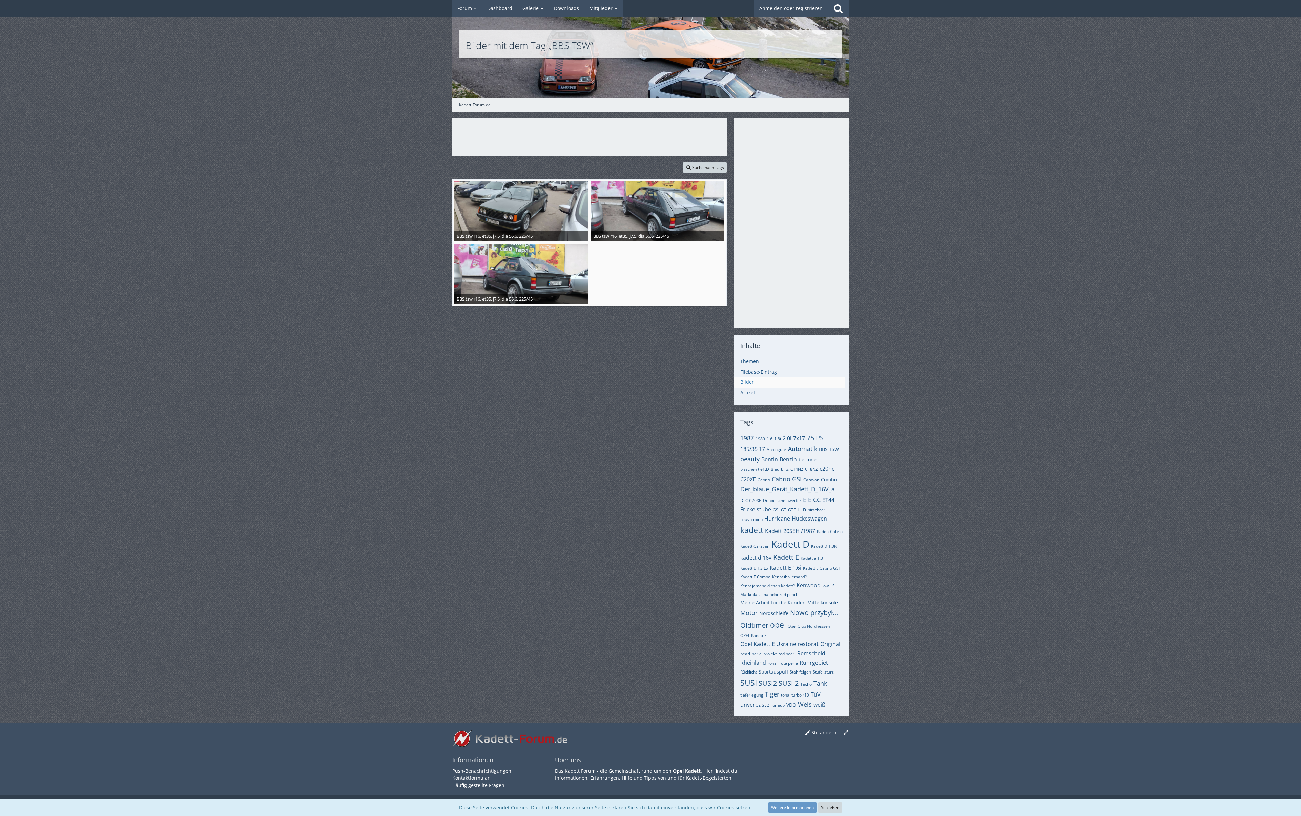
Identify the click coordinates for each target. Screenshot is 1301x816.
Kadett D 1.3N (824, 546)
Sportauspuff (773, 671)
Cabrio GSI (787, 479)
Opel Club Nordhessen (809, 626)
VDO (791, 705)
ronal (773, 663)
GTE (792, 510)
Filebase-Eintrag (758, 372)
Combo (829, 479)
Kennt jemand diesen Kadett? (767, 586)
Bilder (747, 382)
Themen (749, 361)
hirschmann (751, 519)
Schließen (830, 807)
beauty (750, 459)
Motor (749, 613)
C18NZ (811, 469)
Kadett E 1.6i (785, 567)
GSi (776, 510)
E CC (814, 499)
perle (757, 654)
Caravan (811, 480)
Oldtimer (754, 625)
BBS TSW (829, 449)
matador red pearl (779, 594)
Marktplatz (750, 594)
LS (832, 586)
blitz (785, 469)
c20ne (827, 468)
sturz (829, 672)
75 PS (815, 437)
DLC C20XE (750, 500)
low (825, 586)
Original (830, 644)
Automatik (802, 449)
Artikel (747, 392)
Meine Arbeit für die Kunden (773, 602)
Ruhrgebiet (814, 662)
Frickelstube (755, 509)
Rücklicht (748, 672)
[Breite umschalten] (846, 732)
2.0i (787, 438)
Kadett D (790, 543)
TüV (816, 694)
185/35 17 (752, 449)
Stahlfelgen (800, 672)
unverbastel (755, 704)
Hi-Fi (802, 510)
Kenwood (809, 585)
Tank (820, 683)
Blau (775, 469)
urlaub (778, 705)
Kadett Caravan (754, 546)
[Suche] (838, 8)
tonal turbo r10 (795, 695)
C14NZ (796, 469)
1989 (760, 439)
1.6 (769, 439)
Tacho (806, 684)
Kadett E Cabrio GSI (821, 568)
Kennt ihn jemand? (789, 577)
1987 (747, 438)
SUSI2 (768, 683)
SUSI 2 (789, 683)
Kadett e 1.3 (812, 558)
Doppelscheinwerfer (782, 500)
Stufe (818, 672)
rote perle (788, 663)
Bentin (769, 459)
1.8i (777, 439)
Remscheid (811, 653)
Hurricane (777, 518)
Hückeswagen (809, 518)
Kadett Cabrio (830, 531)
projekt (770, 654)
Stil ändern (824, 732)
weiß (819, 704)
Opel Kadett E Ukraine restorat (779, 644)
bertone (808, 459)
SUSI (748, 682)
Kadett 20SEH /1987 (790, 531)
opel (778, 624)
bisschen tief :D (754, 469)
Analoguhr (776, 450)
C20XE (748, 479)
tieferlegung (751, 695)
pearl (745, 654)
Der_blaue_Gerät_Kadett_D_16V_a (787, 489)
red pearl (787, 654)
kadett (751, 530)
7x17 (799, 438)
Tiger (772, 694)
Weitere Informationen (792, 807)
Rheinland (753, 662)
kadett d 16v (755, 557)
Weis (805, 704)
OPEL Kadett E (753, 635)
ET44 (828, 500)
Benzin (788, 459)
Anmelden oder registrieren (791, 8)
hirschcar (816, 510)
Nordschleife (773, 613)
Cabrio (764, 480)
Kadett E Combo (755, 577)
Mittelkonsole (822, 602)
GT (783, 510)
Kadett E (786, 557)
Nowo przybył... (814, 612)
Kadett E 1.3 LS (754, 568)
